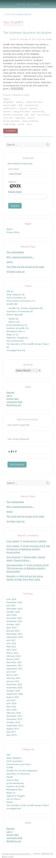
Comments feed (14, 401)
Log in (9, 395)
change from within (34, 102)
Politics (12, 321)
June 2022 (11, 643)
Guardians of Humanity (18, 311)
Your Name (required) (18, 424)
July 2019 (10, 731)
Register (10, 392)
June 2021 (11, 671)
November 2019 (14, 719)
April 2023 (11, 627)
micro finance (44, 114)
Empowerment (32, 105)
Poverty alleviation (11, 121)
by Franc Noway (44, 39)
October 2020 (13, 690)
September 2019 (14, 725)
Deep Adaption (13, 294)
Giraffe (9, 304)
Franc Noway (12, 541)
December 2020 (14, 684)
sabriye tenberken (30, 121)
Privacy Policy (13, 232)
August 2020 (12, 697)
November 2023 (14, 621)
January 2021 (12, 681)
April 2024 (11, 615)
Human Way (12, 314)
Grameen (23, 108)
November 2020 (14, 687)
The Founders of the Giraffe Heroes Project (27, 344)
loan (27, 114)
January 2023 (12, 630)
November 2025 (14, 602)
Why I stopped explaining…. (20, 257)
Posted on (23, 39)
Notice (9, 261)
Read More (17, 88)
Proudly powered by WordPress (16, 853)
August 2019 (12, 728)
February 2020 (13, 712)
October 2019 (13, 722)
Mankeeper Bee (14, 331)
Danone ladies (9, 105)
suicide (21, 124)
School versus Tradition (34, 541)
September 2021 (14, 668)
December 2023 (14, 618)
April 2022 (11, 649)
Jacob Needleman (15, 325)
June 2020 (11, 703)
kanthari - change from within (16, 111)
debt (21, 105)
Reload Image (15, 191)
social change (9, 124)
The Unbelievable (15, 252)
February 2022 (13, 656)
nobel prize (20, 117)
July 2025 (10, 605)
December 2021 (14, 662)
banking (19, 102)
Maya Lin (10, 334)
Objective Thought (15, 337)
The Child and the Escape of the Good (25, 266)
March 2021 (12, 674)
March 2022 (12, 652)
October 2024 (13, 611)
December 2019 (14, 716)
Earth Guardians (14, 297)
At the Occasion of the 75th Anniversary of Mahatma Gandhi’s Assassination (28, 549)
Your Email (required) (18, 439)
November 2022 (14, 633)
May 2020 (11, 706)
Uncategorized (13, 350)
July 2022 (10, 640)
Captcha (12, 181)
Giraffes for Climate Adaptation (24, 308)
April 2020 (11, 709)
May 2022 (11, 646)
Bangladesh (8, 102)
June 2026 (11, 599)
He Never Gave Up (15, 271)
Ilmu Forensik (13, 557)
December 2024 (14, 608)
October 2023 (13, 624)
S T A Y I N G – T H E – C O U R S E (28, 4)
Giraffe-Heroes (10, 108)
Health (12, 318)
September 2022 (14, 637)
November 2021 (14, 665)
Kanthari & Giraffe (21, 95)
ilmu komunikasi (14, 565)
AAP (8, 291)
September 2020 (14, 693)
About (9, 229)
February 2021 (13, 678)
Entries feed (12, 398)
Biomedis (11, 576)
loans (33, 114)
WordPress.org (13, 405)
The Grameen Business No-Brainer (27, 33)
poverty (30, 117)
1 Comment (11, 131)
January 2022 (12, 659)
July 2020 (10, 700)
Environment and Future (18, 300)
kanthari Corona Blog (13, 114)
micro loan (8, 117)
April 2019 (11, 734)
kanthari (33, 108)
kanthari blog (38, 111)
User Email (13, 169)
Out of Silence (13, 340)
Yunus (29, 124)
